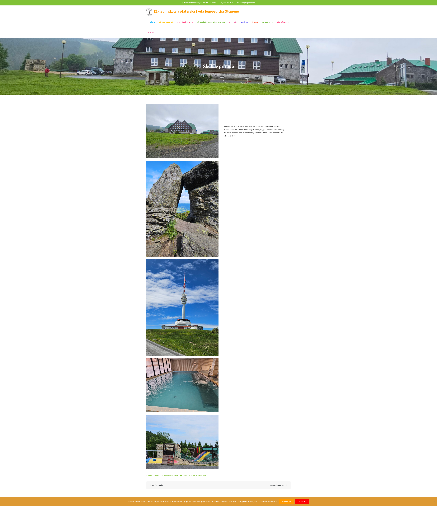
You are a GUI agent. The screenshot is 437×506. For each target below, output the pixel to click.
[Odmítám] (434, 501)
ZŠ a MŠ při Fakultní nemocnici (211, 22)
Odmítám (302, 501)
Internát (233, 22)
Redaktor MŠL (153, 475)
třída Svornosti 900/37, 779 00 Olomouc (200, 3)
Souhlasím (286, 501)
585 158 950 (228, 3)
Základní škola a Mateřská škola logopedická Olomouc (196, 11)
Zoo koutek (267, 22)
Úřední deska (283, 22)
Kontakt (151, 32)
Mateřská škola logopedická (194, 475)
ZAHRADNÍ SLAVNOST (277, 485)
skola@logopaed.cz (247, 3)
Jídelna (255, 22)
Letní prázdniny (158, 485)
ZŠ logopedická (166, 22)
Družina (244, 22)
